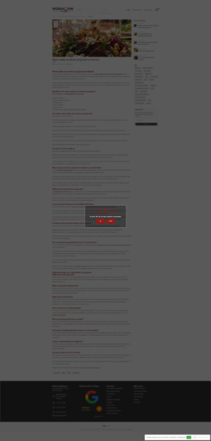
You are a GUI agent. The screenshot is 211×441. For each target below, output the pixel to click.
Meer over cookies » (203, 437)
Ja (188, 437)
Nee (195, 437)
